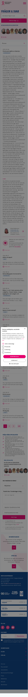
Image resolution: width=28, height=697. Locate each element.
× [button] (24, 328)
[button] (14, 363)
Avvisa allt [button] (14, 360)
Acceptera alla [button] (14, 356)
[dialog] (14, 346)
